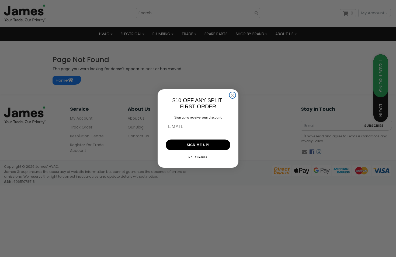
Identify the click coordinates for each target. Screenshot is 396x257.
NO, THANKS (198, 157)
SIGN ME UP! (198, 145)
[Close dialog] (232, 95)
